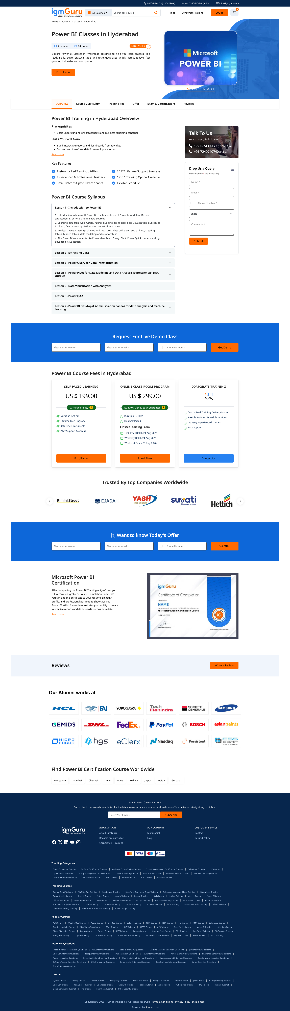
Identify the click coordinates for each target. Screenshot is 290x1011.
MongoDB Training (61, 935)
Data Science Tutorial (83, 984)
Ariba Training (199, 935)
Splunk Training (134, 923)
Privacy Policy (182, 1001)
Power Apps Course (82, 900)
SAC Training (129, 927)
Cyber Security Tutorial (128, 989)
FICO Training (217, 935)
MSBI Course (122, 931)
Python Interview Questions (65, 958)
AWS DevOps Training (87, 892)
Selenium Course (225, 927)
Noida (161, 780)
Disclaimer (198, 1001)
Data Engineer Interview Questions (171, 962)
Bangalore (60, 780)
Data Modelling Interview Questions (138, 958)
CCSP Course (162, 927)
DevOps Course (115, 923)
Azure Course (97, 923)
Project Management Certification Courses (164, 869)
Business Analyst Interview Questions (175, 958)
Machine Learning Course (166, 900)
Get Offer (225, 546)
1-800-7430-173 (205, 146)
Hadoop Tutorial (146, 984)
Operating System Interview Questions (100, 958)
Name (193, 177)
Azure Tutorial (164, 984)
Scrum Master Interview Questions (135, 962)
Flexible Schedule (128, 183)
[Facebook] (54, 843)
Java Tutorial (198, 980)
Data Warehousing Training (65, 908)
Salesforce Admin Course (64, 927)
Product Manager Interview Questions (70, 949)
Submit (198, 241)
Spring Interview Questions (204, 962)
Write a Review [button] (224, 665)
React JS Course (84, 896)
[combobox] (193, 203)
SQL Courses (146, 877)
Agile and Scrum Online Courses (126, 869)
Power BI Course (214, 896)
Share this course (203, 88)
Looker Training (176, 896)
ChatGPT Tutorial (125, 984)
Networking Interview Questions (216, 953)
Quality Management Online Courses (94, 873)
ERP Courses (214, 869)
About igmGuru (108, 833)
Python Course (104, 931)
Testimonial (153, 833)
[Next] (240, 501)
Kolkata (134, 780)
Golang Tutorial (78, 980)
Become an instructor (111, 838)
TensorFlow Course (191, 900)
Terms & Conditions (162, 1001)
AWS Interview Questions (103, 949)
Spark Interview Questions (64, 966)
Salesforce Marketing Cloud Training (179, 892)
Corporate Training (193, 12)
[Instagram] (78, 843)
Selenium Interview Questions (66, 953)
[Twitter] (60, 843)
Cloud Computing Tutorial (64, 989)
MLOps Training (143, 900)
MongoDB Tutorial (161, 980)
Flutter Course (102, 896)
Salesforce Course (217, 923)
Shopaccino (152, 1007)
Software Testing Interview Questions (69, 962)
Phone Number (197, 198)
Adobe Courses (128, 877)
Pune (120, 780)
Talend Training (219, 904)
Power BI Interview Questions (184, 953)
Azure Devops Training (125, 908)
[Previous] (49, 501)
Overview (62, 104)
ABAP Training (112, 927)
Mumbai (77, 780)
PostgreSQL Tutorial (118, 980)
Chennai (93, 780)
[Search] (155, 12)
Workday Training (133, 904)
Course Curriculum (88, 104)
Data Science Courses (152, 873)
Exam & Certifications (161, 104)
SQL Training (181, 931)
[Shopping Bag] (234, 13)
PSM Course (167, 923)
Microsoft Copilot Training (157, 935)
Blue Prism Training (201, 931)
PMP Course (198, 923)
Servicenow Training (111, 892)
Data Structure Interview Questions (213, 958)
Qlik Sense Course (61, 900)
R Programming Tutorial (220, 980)
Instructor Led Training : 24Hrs (77, 171)
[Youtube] (72, 843)
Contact (199, 833)
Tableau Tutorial (222, 984)
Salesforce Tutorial (105, 984)
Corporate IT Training (111, 842)
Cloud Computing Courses (64, 869)
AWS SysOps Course (77, 923)
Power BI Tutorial (140, 980)
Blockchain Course (213, 900)
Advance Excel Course (161, 931)
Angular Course (181, 935)
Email (193, 188)
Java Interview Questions (200, 949)
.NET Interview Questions (154, 953)
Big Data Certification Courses (94, 869)
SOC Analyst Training (224, 931)
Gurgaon (176, 780)
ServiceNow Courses (92, 877)
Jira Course (183, 923)
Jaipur (148, 780)
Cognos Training (82, 935)
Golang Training (141, 896)
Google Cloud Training (63, 892)
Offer (135, 104)
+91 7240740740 (206, 151)
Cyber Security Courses (63, 873)
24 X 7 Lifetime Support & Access (138, 171)
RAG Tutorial (204, 984)
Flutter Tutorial (181, 980)
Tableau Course (139, 931)
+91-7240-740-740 (197, 3)
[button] (91, 407)
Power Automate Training (129, 935)
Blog (173, 12)
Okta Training (173, 904)
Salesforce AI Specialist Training (96, 908)
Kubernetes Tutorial (184, 984)
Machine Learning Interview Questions (167, 949)
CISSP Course (146, 927)
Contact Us (209, 458)
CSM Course (151, 923)
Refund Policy (202, 838)
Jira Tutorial (86, 989)
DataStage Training (112, 904)
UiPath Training (91, 904)
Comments (195, 219)
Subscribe (171, 815)
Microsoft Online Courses (177, 873)
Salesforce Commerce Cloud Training (142, 892)
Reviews (189, 104)
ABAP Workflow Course (90, 927)
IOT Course (102, 900)
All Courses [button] (98, 12)
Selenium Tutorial (60, 984)
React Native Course (182, 927)
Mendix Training (121, 896)
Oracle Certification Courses (65, 877)
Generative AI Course (121, 900)
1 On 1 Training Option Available (138, 177)
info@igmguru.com (229, 3)
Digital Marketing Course (64, 931)
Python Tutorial (59, 980)
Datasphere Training (209, 892)
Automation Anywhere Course (66, 904)
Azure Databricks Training (195, 904)
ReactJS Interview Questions (97, 953)
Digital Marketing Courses (127, 873)
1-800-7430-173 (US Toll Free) (160, 3)
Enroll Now (63, 72)
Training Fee (116, 104)
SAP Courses (111, 877)
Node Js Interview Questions (131, 949)
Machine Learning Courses (205, 873)
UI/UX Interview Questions (102, 962)
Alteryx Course (194, 896)
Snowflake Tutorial (104, 989)
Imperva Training (154, 904)
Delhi (108, 780)
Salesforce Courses (196, 869)
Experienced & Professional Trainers (81, 177)
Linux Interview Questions (126, 953)
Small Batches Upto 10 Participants (80, 183)
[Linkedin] (66, 843)
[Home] (67, 12)
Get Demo (224, 347)
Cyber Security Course (62, 896)
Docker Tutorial (97, 980)
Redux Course (86, 931)
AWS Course (58, 923)
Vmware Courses (164, 877)
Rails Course (159, 896)
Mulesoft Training (204, 927)
